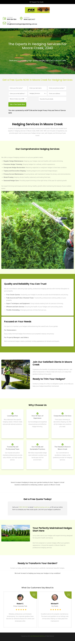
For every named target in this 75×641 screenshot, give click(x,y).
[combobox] (37, 93)
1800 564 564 (11, 19)
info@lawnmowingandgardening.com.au (22, 24)
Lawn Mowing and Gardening (37, 636)
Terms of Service (60, 110)
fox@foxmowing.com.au (41, 507)
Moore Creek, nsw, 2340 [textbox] (17, 99)
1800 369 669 (23, 507)
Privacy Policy (47, 110)
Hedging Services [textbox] (37, 93)
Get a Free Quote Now (17, 104)
